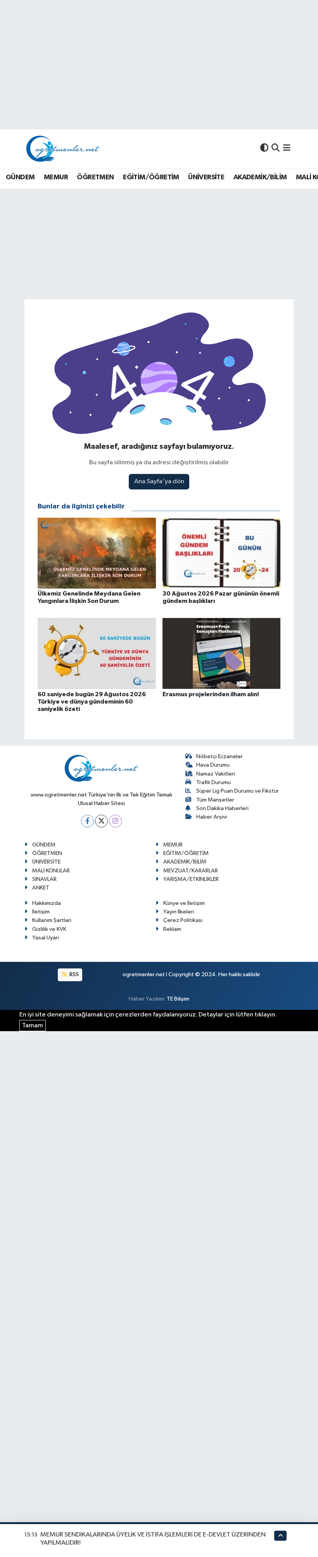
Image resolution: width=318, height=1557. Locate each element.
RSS (73, 974)
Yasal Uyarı (45, 938)
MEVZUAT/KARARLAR (190, 871)
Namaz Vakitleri (215, 774)
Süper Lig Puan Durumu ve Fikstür (237, 791)
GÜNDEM (20, 177)
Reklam (172, 929)
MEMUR (56, 177)
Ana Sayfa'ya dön (159, 481)
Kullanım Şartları (51, 920)
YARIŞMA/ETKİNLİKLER (191, 879)
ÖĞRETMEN (95, 177)
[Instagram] (115, 821)
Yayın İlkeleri (178, 912)
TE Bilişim (178, 999)
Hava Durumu (213, 765)
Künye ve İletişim (184, 903)
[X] (101, 821)
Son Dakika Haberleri (222, 808)
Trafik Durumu (213, 782)
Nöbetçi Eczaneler (219, 756)
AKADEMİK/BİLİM (260, 177)
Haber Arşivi (211, 817)
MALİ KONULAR (51, 871)
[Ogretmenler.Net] (63, 148)
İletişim (41, 912)
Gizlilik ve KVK (49, 929)
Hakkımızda (46, 903)
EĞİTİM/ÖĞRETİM (151, 177)
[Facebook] (87, 821)
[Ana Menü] (286, 148)
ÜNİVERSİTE (206, 177)
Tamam (32, 1025)
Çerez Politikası (182, 920)
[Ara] (275, 148)
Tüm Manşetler (215, 800)
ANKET (40, 888)
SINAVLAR (44, 879)
